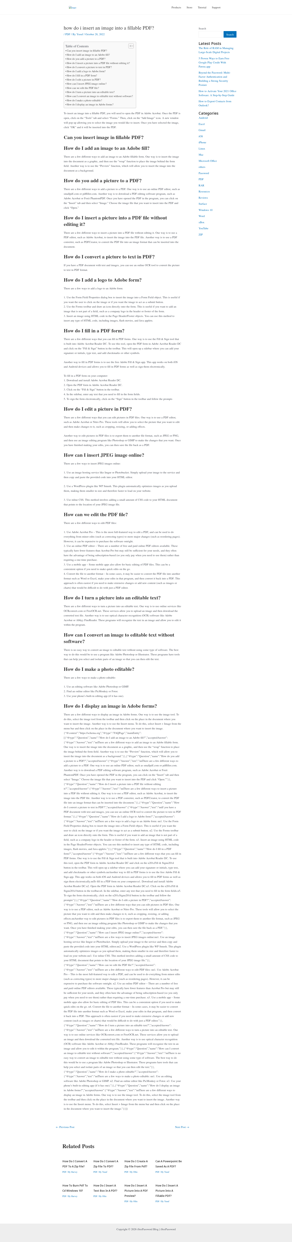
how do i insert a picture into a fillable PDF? (166, 1190)
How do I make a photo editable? (84, 100)
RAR (201, 185)
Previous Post (65, 1127)
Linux (202, 148)
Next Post (182, 1127)
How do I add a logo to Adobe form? (86, 71)
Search (202, 28)
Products (176, 7)
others (202, 167)
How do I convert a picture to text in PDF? (89, 67)
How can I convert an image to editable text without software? (100, 96)
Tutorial (202, 7)
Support (216, 7)
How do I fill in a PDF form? (82, 75)
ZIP (201, 234)
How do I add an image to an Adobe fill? (88, 54)
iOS (201, 136)
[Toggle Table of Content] (129, 46)
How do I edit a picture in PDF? (84, 79)
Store (189, 7)
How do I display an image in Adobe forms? (90, 104)
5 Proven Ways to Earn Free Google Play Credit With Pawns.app (214, 62)
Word (202, 216)
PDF (67, 34)
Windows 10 (205, 210)
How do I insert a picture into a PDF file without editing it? (98, 63)
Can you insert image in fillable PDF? (87, 50)
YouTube (203, 228)
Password (204, 173)
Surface (203, 203)
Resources (204, 191)
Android (203, 117)
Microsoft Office (208, 161)
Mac (201, 154)
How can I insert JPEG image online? (87, 83)
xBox (201, 222)
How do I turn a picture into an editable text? (91, 92)
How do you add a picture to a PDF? (86, 59)
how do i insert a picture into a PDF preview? (136, 1190)
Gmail (202, 130)
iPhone (202, 142)
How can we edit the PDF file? (83, 88)
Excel (202, 124)
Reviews (203, 197)
